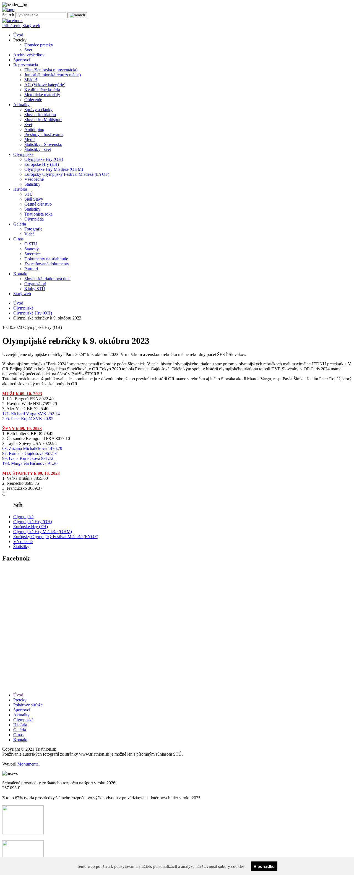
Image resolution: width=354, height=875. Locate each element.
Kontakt (20, 273)
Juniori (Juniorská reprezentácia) (52, 74)
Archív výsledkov (29, 55)
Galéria (19, 224)
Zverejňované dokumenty (46, 263)
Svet (28, 50)
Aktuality (21, 104)
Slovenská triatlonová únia (47, 278)
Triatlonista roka (38, 214)
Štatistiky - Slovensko (43, 144)
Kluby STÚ (34, 288)
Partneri (31, 268)
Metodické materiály (42, 94)
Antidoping (34, 129)
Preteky (20, 700)
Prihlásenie (11, 25)
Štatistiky (32, 184)
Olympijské (23, 154)
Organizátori (35, 283)
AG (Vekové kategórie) (44, 84)
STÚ (28, 194)
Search (8, 14)
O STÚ (30, 244)
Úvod (18, 35)
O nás (18, 239)
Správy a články (38, 109)
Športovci (21, 59)
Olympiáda (34, 219)
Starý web (31, 25)
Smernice (32, 254)
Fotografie (33, 229)
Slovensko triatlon (40, 114)
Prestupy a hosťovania (43, 134)
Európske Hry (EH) (41, 164)
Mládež (30, 79)
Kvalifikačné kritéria (42, 89)
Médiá (29, 139)
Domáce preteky (38, 45)
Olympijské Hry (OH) (43, 159)
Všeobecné (34, 179)
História (20, 189)
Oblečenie (33, 99)
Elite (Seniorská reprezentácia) (50, 69)
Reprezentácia (25, 64)
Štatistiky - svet (37, 149)
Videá (29, 234)
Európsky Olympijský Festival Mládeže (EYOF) (66, 174)
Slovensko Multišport (43, 119)
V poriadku (264, 866)
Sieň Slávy (33, 199)
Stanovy (31, 249)
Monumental (28, 764)
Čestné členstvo (38, 204)
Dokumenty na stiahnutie (46, 258)
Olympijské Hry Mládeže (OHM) (53, 169)
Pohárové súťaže (28, 705)
